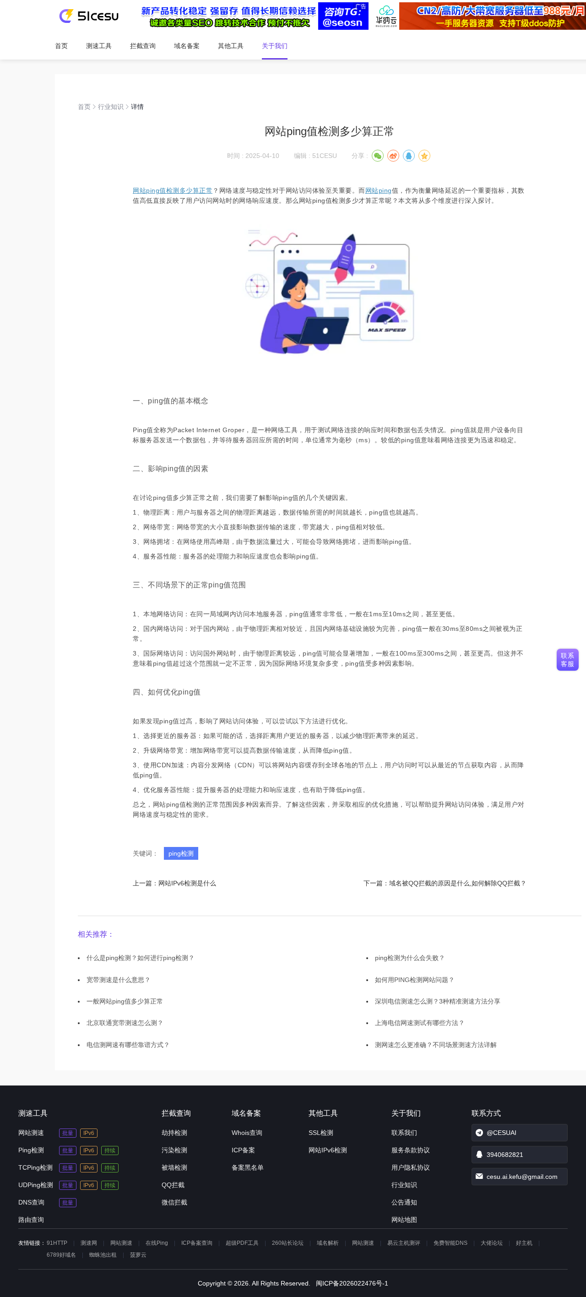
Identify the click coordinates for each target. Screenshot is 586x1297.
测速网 (89, 1243)
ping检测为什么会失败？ (410, 957)
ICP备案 (243, 1150)
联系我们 (404, 1132)
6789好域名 (61, 1255)
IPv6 (88, 1133)
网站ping (378, 190)
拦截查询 (143, 45)
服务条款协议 (410, 1150)
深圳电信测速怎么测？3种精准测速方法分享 (437, 1001)
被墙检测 (174, 1167)
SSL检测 (321, 1132)
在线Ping (157, 1243)
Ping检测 (31, 1150)
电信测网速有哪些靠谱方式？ (128, 1044)
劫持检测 (174, 1132)
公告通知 (404, 1202)
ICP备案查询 (196, 1243)
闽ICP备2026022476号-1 (352, 1283)
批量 (67, 1133)
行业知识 (111, 106)
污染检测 (174, 1150)
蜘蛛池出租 (103, 1255)
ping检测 (181, 853)
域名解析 (328, 1243)
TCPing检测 (35, 1167)
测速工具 (99, 45)
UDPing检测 (35, 1184)
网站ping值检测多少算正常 (172, 190)
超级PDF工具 (242, 1243)
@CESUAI (501, 1132)
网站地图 (404, 1219)
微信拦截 (174, 1202)
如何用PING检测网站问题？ (415, 979)
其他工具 (231, 45)
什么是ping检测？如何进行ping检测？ (141, 957)
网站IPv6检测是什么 (187, 883)
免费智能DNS (450, 1243)
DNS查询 (31, 1202)
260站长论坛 (288, 1243)
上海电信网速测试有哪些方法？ (420, 1022)
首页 (61, 45)
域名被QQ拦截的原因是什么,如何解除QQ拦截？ (457, 883)
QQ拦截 (173, 1184)
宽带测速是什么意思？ (119, 979)
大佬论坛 (492, 1243)
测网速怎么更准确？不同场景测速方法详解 (436, 1044)
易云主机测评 (403, 1243)
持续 (109, 1150)
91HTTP (57, 1243)
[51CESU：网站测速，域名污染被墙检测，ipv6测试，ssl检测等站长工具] (88, 16)
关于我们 (275, 45)
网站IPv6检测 (328, 1150)
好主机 (524, 1243)
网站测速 (31, 1132)
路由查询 (31, 1219)
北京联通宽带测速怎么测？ (125, 1022)
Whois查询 (247, 1132)
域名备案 (187, 45)
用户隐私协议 (410, 1167)
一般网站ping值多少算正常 (125, 1001)
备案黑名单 (248, 1167)
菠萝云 (138, 1255)
